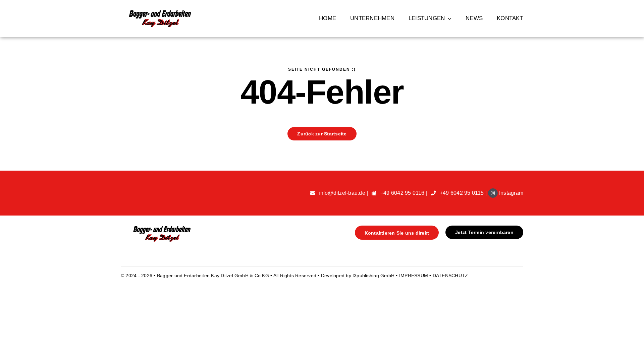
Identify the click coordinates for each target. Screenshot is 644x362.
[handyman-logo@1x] (159, 228)
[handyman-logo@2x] (159, 12)
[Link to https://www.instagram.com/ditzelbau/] (492, 193)
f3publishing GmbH (373, 275)
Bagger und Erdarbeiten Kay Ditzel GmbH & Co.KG (213, 275)
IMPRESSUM (414, 275)
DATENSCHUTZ (450, 275)
